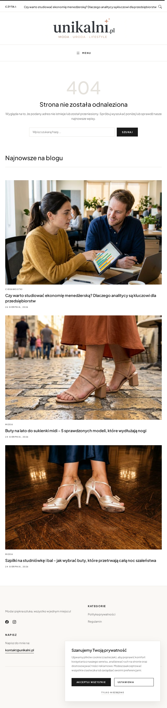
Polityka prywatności (101, 614)
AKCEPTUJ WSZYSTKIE (91, 682)
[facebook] (7, 622)
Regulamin (95, 621)
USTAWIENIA (126, 682)
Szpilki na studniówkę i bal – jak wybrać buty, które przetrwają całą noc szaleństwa (80, 560)
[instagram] (14, 622)
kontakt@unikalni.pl (19, 650)
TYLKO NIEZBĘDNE (112, 692)
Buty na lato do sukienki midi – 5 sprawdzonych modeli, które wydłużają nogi (90, 6)
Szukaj (127, 132)
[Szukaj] (160, 7)
